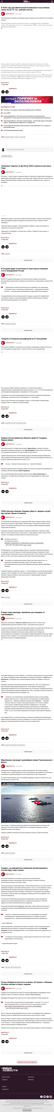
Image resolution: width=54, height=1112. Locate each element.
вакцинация (13, 745)
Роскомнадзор (22, 423)
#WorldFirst (8, 543)
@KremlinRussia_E (20, 1006)
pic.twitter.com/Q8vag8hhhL (34, 1006)
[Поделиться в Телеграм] (7, 91)
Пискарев (17, 967)
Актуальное (31, 1077)
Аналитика (31, 1079)
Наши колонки (6, 1077)
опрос (16, 137)
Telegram (14, 423)
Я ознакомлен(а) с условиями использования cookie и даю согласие (28, 1108)
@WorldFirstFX (16, 543)
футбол (7, 254)
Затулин (13, 324)
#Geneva (7, 1006)
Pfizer (7, 745)
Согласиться (27, 1110)
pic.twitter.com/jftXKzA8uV (36, 543)
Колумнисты (5, 1089)
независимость (10, 137)
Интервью (5, 1079)
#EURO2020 (24, 543)
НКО (12, 967)
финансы (22, 137)
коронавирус (21, 745)
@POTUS (12, 1006)
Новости (4, 1086)
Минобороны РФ (10, 853)
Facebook (8, 423)
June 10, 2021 (27, 545)
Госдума (8, 324)
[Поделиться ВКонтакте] (3, 91)
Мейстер (38, 701)
